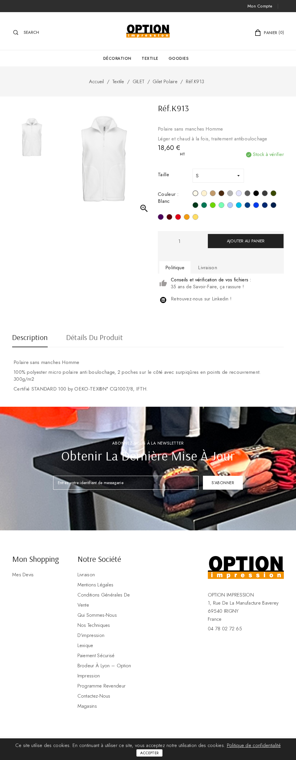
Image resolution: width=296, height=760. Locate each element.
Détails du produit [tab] (94, 338)
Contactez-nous (93, 695)
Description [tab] (30, 338)
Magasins (87, 706)
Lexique (85, 645)
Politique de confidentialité (254, 745)
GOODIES (179, 58)
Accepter (149, 753)
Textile (150, 58)
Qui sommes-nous (97, 615)
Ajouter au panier (246, 241)
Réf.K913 (195, 81)
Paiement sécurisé (96, 655)
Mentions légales (95, 584)
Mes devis (23, 574)
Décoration (117, 58)
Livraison (86, 574)
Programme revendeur (101, 685)
